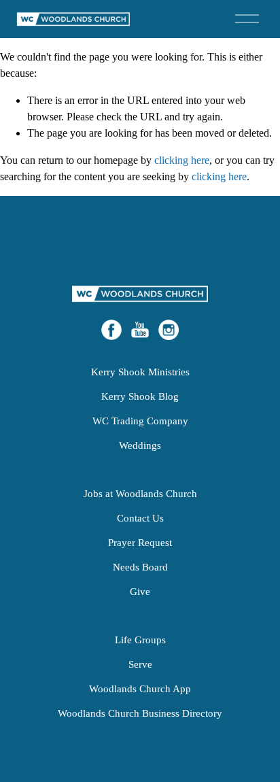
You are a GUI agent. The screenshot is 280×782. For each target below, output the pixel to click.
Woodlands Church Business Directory (140, 713)
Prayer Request (140, 542)
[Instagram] (168, 330)
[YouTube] (140, 330)
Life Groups (140, 639)
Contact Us (140, 518)
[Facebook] (111, 330)
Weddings (140, 445)
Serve (140, 664)
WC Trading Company (140, 420)
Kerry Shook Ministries (140, 371)
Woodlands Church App (140, 688)
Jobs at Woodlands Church (140, 493)
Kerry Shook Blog (140, 396)
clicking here (181, 160)
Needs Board (140, 567)
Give (140, 591)
